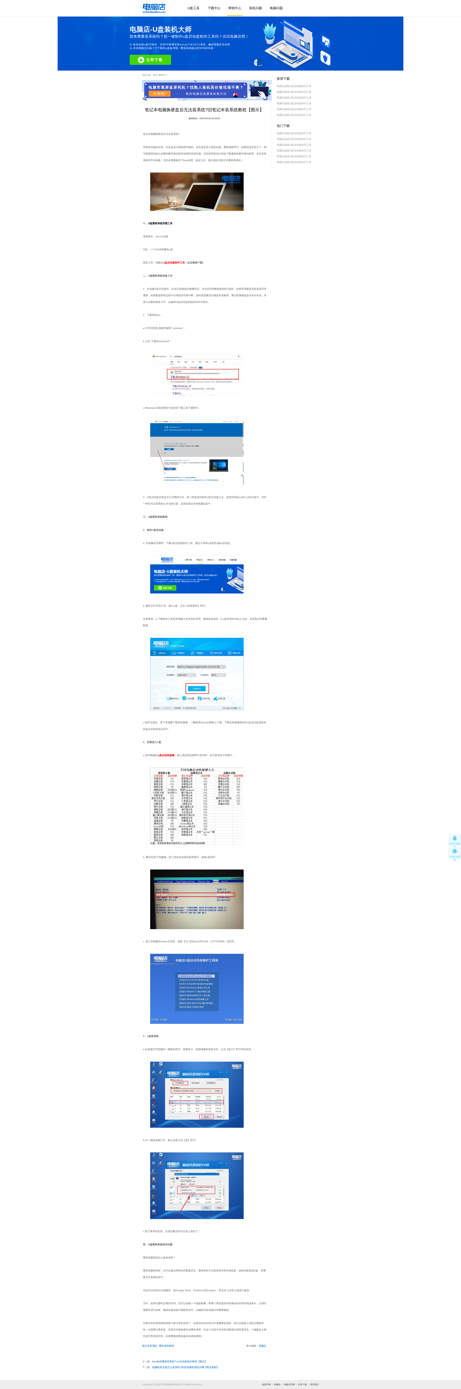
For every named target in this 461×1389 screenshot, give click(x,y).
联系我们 (314, 1384)
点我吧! (159, 93)
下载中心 (214, 8)
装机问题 (255, 8)
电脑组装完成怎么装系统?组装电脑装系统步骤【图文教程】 (185, 1367)
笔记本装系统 (149, 1345)
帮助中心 (234, 8)
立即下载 (154, 60)
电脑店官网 (289, 1384)
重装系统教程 (166, 1345)
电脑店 (262, 1345)
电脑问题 (276, 8)
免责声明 (266, 1384)
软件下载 (302, 1384)
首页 (155, 75)
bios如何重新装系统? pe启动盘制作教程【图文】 (179, 1361)
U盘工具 (193, 8)
